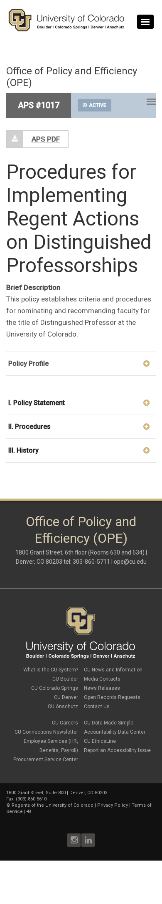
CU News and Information (113, 670)
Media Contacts (102, 679)
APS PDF (46, 139)
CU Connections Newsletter (46, 732)
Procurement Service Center (45, 759)
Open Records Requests (112, 697)
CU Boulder (65, 679)
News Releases (102, 688)
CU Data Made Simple (108, 723)
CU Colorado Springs (54, 688)
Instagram (74, 840)
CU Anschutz (63, 706)
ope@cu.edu (130, 561)
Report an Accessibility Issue (117, 750)
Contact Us (97, 706)
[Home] (66, 29)
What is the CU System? (50, 670)
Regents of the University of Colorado (52, 805)
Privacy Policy (112, 805)
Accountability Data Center (114, 732)
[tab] (81, 363)
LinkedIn (88, 840)
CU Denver (66, 697)
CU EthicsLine (100, 741)
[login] (28, 811)
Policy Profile (28, 363)
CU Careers (65, 723)
